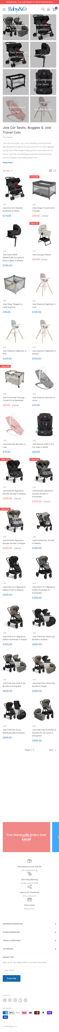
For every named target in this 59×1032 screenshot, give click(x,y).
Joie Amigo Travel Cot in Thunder (43, 209)
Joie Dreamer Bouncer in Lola (14, 445)
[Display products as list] (55, 170)
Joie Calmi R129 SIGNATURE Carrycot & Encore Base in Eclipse (13, 257)
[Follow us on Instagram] (10, 1000)
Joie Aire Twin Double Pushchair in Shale (12, 209)
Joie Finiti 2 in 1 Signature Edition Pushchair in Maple (15, 638)
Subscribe (11, 978)
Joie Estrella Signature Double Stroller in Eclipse (14, 492)
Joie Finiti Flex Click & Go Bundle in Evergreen (14, 684)
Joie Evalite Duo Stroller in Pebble (43, 542)
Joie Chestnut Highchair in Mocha (44, 352)
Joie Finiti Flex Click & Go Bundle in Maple (43, 684)
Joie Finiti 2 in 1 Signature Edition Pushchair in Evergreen (43, 590)
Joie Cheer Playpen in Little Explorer (13, 305)
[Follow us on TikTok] (25, 1000)
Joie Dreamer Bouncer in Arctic (43, 399)
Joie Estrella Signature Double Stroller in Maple (14, 542)
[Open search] (43, 9)
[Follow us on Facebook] (5, 1000)
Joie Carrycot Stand (41, 254)
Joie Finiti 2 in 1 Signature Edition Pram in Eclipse (14, 588)
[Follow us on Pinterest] (15, 1000)
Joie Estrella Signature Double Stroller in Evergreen (42, 493)
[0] (54, 9)
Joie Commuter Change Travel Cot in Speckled (13, 399)
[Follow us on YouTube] (20, 1000)
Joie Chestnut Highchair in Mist (14, 352)
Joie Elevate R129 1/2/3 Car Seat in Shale (43, 445)
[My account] (48, 9)
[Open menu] (4, 9)
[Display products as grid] (50, 170)
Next (51, 750)
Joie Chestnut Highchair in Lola (44, 305)
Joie (4, 204)
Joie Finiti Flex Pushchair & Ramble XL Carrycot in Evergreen (44, 733)
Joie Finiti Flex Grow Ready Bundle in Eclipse (14, 731)
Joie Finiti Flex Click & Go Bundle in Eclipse (43, 638)
